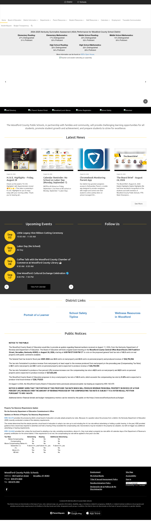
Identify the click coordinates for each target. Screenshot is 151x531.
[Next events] (71, 287)
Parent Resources (59, 20)
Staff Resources (92, 20)
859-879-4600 (16, 479)
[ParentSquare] (57, 513)
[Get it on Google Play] (75, 513)
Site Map (129, 472)
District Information (30, 20)
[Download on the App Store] (93, 513)
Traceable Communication (132, 20)
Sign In (128, 479)
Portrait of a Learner (36, 315)
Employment (116, 20)
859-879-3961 (14, 482)
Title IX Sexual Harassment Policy (104, 479)
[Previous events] (6, 287)
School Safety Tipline (78, 315)
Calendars (105, 20)
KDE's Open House (87, 54)
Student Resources (76, 20)
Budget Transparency (21, 25)
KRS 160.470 (9, 418)
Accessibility (131, 476)
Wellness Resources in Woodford (127, 315)
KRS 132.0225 (9, 431)
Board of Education (14, 20)
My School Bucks (97, 476)
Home (4, 20)
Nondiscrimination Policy (100, 483)
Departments (45, 20)
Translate (142, 485)
